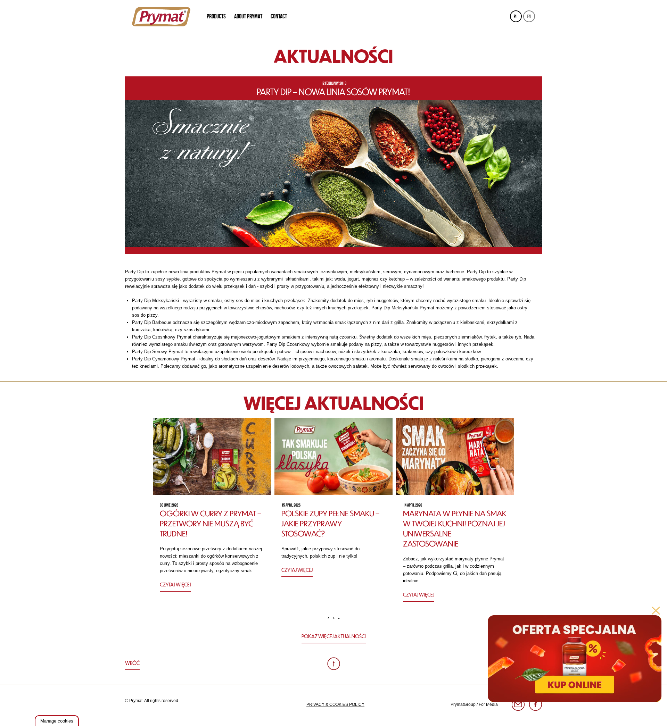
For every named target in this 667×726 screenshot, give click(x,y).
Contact (279, 16)
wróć (132, 663)
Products (216, 16)
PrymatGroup (463, 704)
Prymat (161, 16)
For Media (488, 704)
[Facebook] (535, 704)
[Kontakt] (518, 704)
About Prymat (248, 16)
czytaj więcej (175, 584)
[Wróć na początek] (333, 663)
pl (515, 16)
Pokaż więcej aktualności (334, 636)
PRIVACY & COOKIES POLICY (335, 704)
